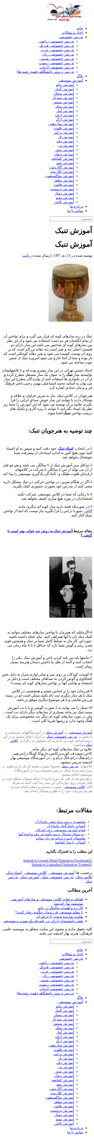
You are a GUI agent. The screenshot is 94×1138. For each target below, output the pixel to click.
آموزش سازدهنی (61, 124)
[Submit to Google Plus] (41, 861)
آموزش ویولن (63, 93)
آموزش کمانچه (63, 158)
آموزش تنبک (64, 106)
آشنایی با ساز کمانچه (70, 842)
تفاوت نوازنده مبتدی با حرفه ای (59, 917)
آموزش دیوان (64, 154)
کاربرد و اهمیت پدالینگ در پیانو (60, 908)
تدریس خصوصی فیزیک (56, 46)
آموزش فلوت (64, 128)
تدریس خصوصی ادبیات (56, 67)
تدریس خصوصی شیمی (56, 59)
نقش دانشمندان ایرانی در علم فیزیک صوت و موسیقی (43, 921)
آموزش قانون (63, 185)
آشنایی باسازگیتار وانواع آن (66, 826)
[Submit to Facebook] (76, 861)
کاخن (88, 511)
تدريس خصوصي (71, 37)
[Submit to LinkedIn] (47, 865)
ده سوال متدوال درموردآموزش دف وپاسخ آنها (51, 834)
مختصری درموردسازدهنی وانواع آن (60, 822)
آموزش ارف (64, 115)
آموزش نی (66, 145)
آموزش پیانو (65, 85)
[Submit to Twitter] (77, 865)
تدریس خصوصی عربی (57, 50)
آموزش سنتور (63, 102)
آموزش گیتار (64, 89)
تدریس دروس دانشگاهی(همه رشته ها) (45, 72)
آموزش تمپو (65, 198)
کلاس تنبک (83, 877)
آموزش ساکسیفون (59, 176)
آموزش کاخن (64, 202)
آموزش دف (65, 141)
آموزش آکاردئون (61, 167)
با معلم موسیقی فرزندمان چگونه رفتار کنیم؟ (49, 912)
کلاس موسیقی (74, 787)
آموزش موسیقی (70, 80)
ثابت (25, 255)
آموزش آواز (65, 111)
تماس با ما (75, 211)
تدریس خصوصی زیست (56, 63)
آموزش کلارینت (62, 172)
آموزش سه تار (63, 98)
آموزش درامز (63, 132)
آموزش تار (66, 137)
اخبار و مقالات (72, 33)
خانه (80, 28)
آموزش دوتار (64, 193)
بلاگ (80, 76)
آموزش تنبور (64, 150)
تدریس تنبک (70, 766)
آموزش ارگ (65, 119)
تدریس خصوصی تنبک (62, 736)
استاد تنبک (14, 873)
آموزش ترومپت (62, 189)
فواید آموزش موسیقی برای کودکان (60, 830)
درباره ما (76, 206)
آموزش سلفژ (64, 180)
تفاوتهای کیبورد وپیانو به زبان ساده (60, 838)
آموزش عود (65, 163)
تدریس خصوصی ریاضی (56, 41)
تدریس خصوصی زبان (58, 54)
